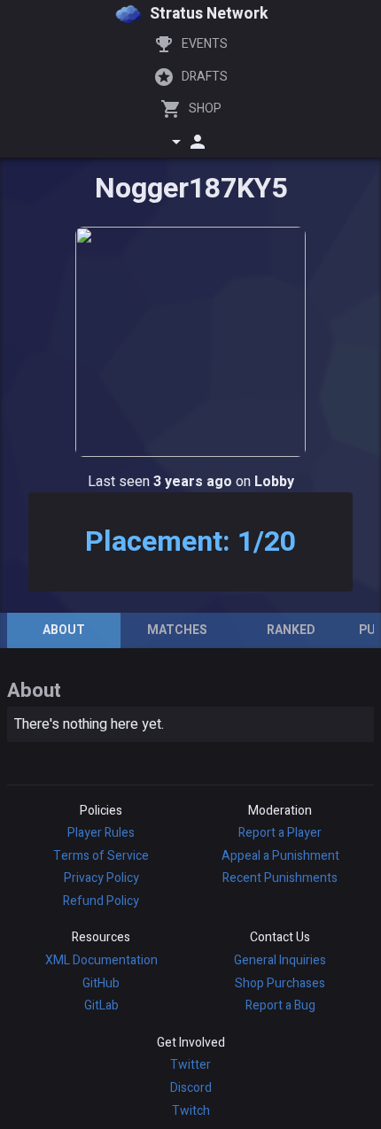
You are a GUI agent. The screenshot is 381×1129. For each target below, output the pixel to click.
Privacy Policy (101, 878)
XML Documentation (101, 960)
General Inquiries (280, 960)
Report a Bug (280, 1005)
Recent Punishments (280, 878)
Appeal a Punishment (280, 856)
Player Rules (101, 833)
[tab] (64, 630)
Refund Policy (101, 901)
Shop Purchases (280, 983)
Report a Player (280, 833)
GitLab (101, 1005)
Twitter (190, 1065)
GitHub (101, 983)
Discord (191, 1088)
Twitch (191, 1111)
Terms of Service (101, 856)
